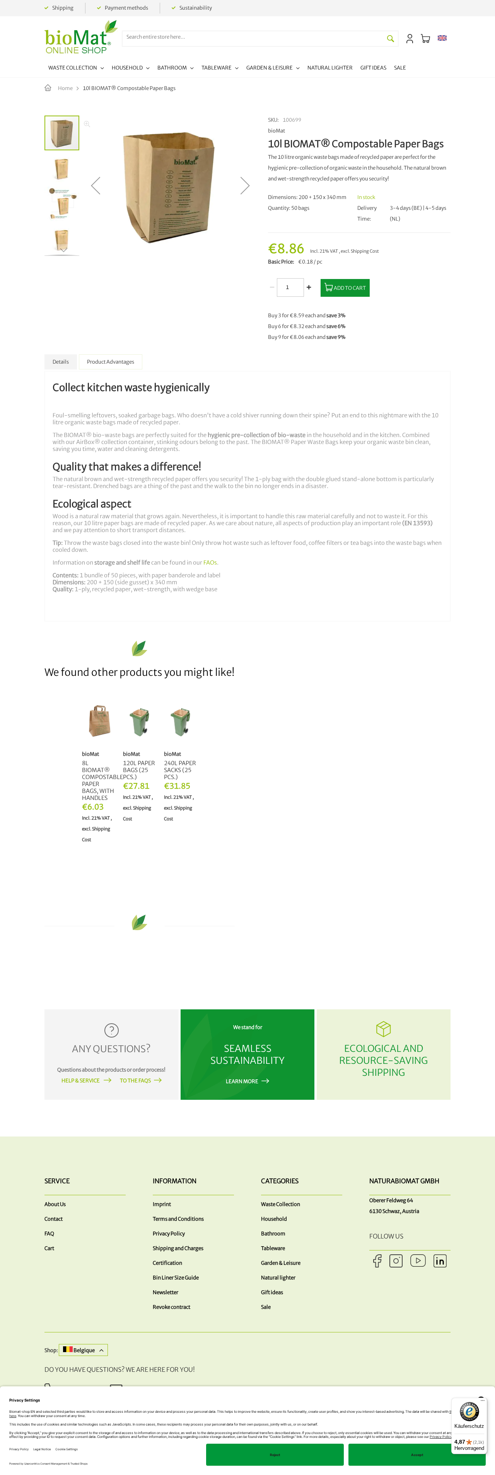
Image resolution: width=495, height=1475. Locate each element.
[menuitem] (76, 69)
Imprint (162, 1204)
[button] (442, 38)
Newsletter (165, 1292)
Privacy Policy (169, 1233)
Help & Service (81, 1080)
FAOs (210, 562)
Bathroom (273, 1233)
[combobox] (253, 37)
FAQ (49, 1233)
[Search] (390, 38)
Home (65, 88)
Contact (53, 1219)
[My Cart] (425, 38)
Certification (167, 1263)
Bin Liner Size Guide (176, 1277)
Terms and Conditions (178, 1219)
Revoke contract (171, 1307)
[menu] (227, 69)
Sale (266, 1307)
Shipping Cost (365, 251)
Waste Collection (280, 1204)
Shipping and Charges (178, 1248)
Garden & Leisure (280, 1263)
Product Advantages (110, 362)
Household (274, 1219)
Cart (49, 1248)
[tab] (60, 361)
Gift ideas (272, 1292)
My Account (410, 38)
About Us (55, 1204)
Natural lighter (278, 1277)
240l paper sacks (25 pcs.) (180, 770)
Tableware (273, 1248)
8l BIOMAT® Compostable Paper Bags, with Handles (98, 780)
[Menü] (482, 1402)
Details (61, 362)
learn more (242, 1081)
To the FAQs (135, 1080)
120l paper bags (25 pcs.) (139, 770)
